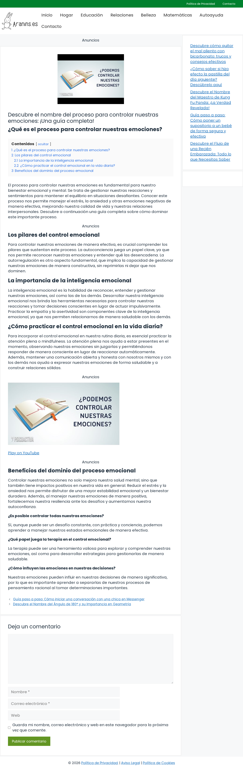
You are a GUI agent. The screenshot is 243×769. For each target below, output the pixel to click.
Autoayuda (211, 15)
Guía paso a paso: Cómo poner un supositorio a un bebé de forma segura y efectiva (211, 125)
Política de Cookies (159, 762)
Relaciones (121, 15)
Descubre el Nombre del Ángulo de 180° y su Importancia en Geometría (72, 604)
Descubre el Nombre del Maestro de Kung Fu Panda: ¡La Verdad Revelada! (210, 99)
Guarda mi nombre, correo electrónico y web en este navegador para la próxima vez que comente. (90, 727)
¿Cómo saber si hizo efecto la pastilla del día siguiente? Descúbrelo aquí (210, 76)
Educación (92, 15)
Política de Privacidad (201, 4)
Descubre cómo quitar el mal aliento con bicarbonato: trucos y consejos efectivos (211, 53)
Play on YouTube (23, 453)
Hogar (66, 15)
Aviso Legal (130, 762)
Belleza (148, 15)
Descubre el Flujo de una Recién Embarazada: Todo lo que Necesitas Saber (210, 151)
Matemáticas (177, 15)
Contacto (228, 4)
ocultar (43, 144)
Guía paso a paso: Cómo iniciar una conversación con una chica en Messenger (78, 599)
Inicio (46, 15)
